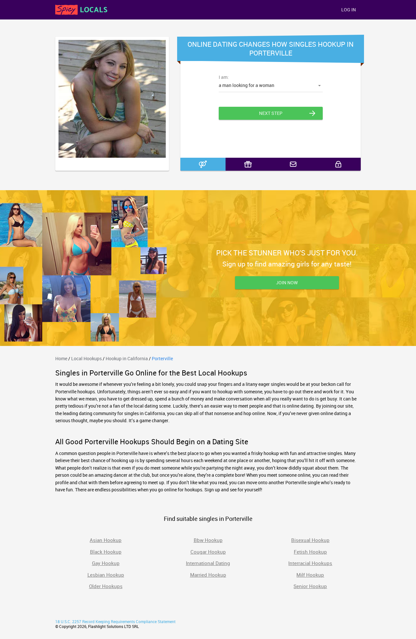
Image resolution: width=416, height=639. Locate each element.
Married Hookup (208, 574)
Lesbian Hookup (105, 574)
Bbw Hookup (208, 540)
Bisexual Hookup (310, 540)
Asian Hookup (106, 540)
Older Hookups (106, 586)
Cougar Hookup (208, 551)
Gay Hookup (106, 563)
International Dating (208, 563)
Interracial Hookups (310, 563)
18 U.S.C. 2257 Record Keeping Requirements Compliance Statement (115, 621)
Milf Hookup (310, 574)
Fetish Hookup (310, 551)
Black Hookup (106, 551)
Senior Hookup (310, 586)
